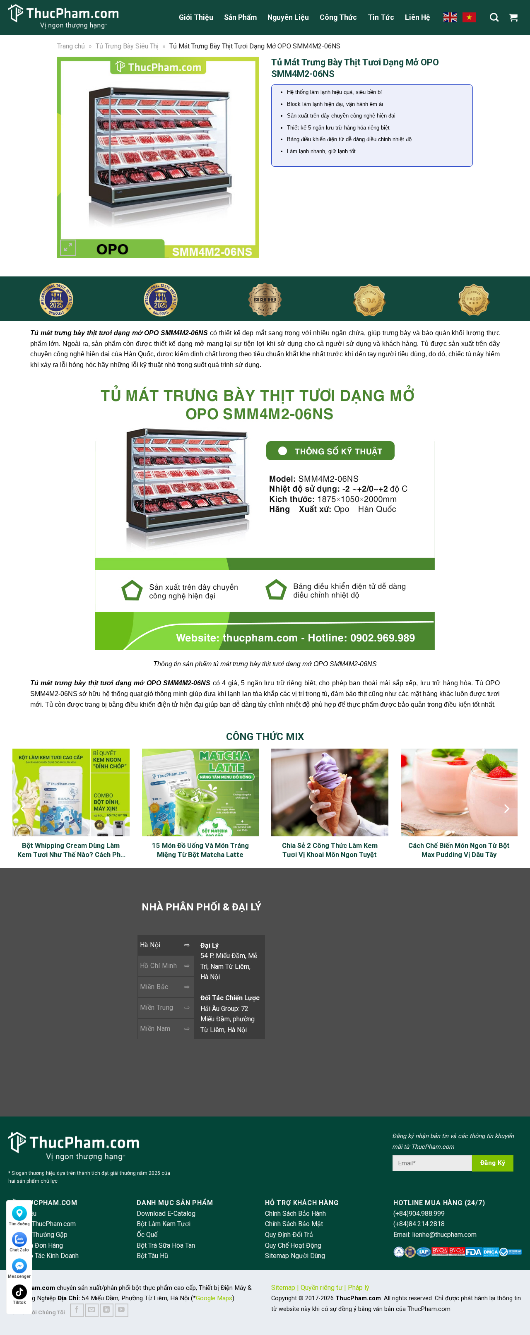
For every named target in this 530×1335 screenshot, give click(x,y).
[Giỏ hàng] (515, 17)
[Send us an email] (92, 1310)
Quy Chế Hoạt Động (293, 1245)
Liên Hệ (417, 17)
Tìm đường (19, 1224)
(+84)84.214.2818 (419, 1224)
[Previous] (68, 157)
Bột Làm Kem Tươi (163, 1224)
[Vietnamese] (469, 17)
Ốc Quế (147, 1235)
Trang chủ (71, 46)
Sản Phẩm (240, 17)
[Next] (247, 157)
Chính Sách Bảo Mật (294, 1224)
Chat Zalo (19, 1250)
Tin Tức (381, 17)
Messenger (19, 1276)
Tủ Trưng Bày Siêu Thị (127, 46)
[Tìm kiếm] (494, 17)
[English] (450, 17)
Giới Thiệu (196, 17)
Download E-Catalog (166, 1213)
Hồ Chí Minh (158, 966)
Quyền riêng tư (321, 1288)
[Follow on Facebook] (77, 1310)
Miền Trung (156, 1007)
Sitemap (283, 1288)
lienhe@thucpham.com (444, 1235)
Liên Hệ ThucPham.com (42, 1224)
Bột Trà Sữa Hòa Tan (166, 1245)
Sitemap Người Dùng (295, 1256)
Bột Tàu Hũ (152, 1256)
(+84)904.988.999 (419, 1213)
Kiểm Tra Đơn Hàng (35, 1245)
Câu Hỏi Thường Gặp (37, 1235)
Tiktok (19, 1302)
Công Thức (338, 17)
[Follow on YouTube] (121, 1310)
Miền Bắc (154, 987)
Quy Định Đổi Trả (289, 1235)
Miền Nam (155, 1028)
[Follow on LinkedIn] (106, 1310)
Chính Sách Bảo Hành (295, 1213)
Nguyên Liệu (288, 17)
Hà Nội (150, 945)
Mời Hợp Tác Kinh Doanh (43, 1256)
